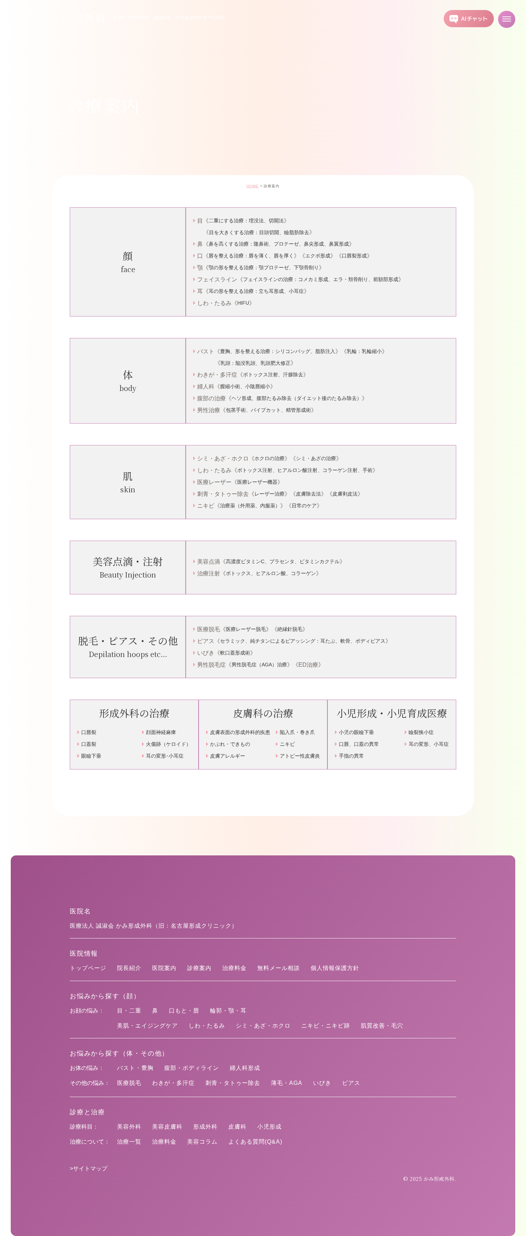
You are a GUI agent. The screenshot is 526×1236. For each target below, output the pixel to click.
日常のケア (304, 505)
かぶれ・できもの (230, 744)
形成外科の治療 (134, 713)
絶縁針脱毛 (289, 629)
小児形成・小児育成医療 (392, 713)
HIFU (243, 303)
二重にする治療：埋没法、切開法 (246, 220)
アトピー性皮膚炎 (300, 756)
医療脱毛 (129, 1083)
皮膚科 (237, 1127)
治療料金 (234, 968)
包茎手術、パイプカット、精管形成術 (268, 410)
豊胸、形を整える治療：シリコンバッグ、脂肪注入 (277, 351)
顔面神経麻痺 (161, 732)
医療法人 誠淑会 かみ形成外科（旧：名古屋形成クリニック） (154, 926)
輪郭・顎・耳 (228, 1011)
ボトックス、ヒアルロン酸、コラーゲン (271, 573)
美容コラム (202, 1142)
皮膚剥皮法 (344, 494)
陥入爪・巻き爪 (297, 732)
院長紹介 (129, 968)
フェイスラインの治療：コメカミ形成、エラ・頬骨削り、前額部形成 (320, 279)
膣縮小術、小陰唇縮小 (245, 386)
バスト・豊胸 (135, 1068)
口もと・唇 (184, 1011)
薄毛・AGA (286, 1083)
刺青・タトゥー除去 (232, 1083)
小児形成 (269, 1127)
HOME (253, 186)
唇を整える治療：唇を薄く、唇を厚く (251, 256)
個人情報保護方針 (335, 968)
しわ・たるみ (207, 1026)
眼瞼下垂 (91, 756)
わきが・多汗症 (173, 1083)
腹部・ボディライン (191, 1068)
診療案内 (199, 968)
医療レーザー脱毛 (246, 629)
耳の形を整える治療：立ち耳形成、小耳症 (256, 291)
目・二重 (129, 1011)
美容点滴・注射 (128, 567)
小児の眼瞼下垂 (356, 732)
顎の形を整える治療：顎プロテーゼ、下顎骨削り (264, 267)
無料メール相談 (278, 968)
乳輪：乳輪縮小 (364, 351)
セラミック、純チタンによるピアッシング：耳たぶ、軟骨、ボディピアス (302, 641)
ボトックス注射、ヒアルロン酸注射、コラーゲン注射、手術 (304, 470)
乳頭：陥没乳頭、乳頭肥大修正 (255, 363)
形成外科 (205, 1127)
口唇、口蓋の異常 (359, 744)
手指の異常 (351, 756)
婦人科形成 (245, 1068)
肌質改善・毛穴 (382, 1026)
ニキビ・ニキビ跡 (325, 1026)
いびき (322, 1083)
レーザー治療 (269, 494)
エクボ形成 (317, 256)
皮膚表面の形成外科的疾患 (240, 732)
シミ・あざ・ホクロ (263, 1026)
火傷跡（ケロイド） (168, 744)
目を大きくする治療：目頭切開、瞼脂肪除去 (259, 232)
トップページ (88, 968)
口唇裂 (88, 732)
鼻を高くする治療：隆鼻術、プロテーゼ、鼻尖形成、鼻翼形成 (279, 244)
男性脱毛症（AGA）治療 (259, 664)
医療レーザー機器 (257, 482)
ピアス (351, 1083)
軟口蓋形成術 (235, 653)
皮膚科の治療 (263, 713)
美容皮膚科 (167, 1127)
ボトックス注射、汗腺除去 (273, 374)
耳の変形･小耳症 (165, 756)
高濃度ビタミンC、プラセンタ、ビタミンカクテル (283, 561)
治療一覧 (129, 1142)
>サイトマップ (88, 1168)
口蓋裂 (88, 744)
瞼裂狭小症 (421, 732)
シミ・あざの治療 (316, 458)
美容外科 (129, 1127)
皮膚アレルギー (227, 756)
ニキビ (287, 744)
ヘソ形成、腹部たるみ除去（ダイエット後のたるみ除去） (297, 398)
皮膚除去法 (308, 494)
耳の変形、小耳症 (429, 744)
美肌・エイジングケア (147, 1026)
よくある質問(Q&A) (255, 1142)
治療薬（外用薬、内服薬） (250, 505)
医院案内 (164, 968)
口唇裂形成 (354, 256)
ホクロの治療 (269, 458)
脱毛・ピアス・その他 (128, 647)
